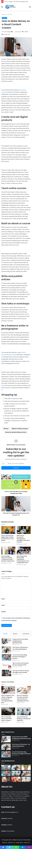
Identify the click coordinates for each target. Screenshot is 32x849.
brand (3, 385)
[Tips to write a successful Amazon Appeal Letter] (6, 665)
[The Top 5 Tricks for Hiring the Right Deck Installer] (6, 673)
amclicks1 (9, 824)
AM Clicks (9, 818)
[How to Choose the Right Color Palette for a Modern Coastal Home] (6, 767)
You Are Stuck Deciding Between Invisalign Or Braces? (19, 656)
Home (4, 14)
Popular (5, 633)
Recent (15, 633)
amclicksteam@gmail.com (11, 812)
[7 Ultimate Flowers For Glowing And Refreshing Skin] (16, 779)
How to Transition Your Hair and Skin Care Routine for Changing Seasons (23, 698)
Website (3, 611)
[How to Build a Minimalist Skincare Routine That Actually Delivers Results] (26, 779)
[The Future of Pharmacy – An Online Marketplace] (6, 649)
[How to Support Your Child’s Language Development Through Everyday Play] (8, 690)
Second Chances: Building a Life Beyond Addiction (23, 718)
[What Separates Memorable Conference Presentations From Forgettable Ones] (24, 551)
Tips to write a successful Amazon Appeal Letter (20, 664)
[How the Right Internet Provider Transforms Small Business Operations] (8, 551)
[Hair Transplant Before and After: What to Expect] (8, 711)
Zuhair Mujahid (7, 31)
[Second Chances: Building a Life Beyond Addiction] (24, 711)
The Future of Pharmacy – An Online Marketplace (20, 648)
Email (3, 605)
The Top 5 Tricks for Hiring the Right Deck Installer (20, 671)
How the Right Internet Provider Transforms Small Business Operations (7, 558)
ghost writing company (20, 428)
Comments (26, 633)
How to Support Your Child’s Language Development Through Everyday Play (7, 699)
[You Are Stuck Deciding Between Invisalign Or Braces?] (6, 657)
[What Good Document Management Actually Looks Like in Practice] (24, 530)
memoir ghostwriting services (16, 432)
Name (3, 599)
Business (9, 14)
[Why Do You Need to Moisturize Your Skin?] (6, 779)
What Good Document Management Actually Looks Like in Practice (23, 539)
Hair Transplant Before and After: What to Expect (6, 718)
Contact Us (27, 842)
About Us (4, 842)
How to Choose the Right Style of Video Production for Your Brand (7, 538)
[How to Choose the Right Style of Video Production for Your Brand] (8, 530)
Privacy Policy (19, 842)
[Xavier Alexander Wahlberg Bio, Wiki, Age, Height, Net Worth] (26, 767)
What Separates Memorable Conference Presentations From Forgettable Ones (23, 559)
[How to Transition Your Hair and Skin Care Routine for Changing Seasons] (24, 690)
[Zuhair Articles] (10, 6)
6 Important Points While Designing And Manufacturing (20, 641)
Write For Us (11, 842)
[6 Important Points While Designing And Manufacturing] (6, 641)
